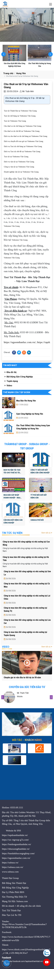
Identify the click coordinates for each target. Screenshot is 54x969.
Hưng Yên (21, 73)
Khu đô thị (11, 372)
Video (9, 385)
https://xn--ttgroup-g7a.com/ (15, 839)
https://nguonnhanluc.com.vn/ (20, 342)
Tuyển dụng (12, 381)
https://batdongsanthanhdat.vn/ (16, 844)
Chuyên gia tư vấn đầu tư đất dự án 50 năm (22, 677)
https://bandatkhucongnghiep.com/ (18, 853)
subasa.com (13, 871)
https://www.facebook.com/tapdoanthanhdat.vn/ (22, 961)
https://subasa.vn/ (10, 862)
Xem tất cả (46, 533)
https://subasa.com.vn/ (12, 867)
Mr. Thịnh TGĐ (23, 693)
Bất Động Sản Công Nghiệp (19, 376)
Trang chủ (8, 73)
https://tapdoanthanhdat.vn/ (15, 835)
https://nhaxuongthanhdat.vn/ (16, 849)
